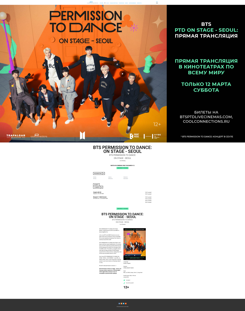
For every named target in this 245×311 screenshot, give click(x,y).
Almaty (94, 178)
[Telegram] (124, 304)
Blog (107, 3)
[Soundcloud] (126, 304)
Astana (110, 177)
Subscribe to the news (122, 168)
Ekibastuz (110, 178)
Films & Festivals (114, 3)
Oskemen (125, 177)
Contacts (139, 3)
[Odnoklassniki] (121, 304)
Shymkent (125, 178)
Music (126, 3)
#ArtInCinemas (132, 3)
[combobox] (99, 173)
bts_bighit (128, 280)
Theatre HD (121, 3)
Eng (157, 3)
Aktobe (94, 177)
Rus (157, 1)
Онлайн (101, 3)
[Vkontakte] (119, 304)
